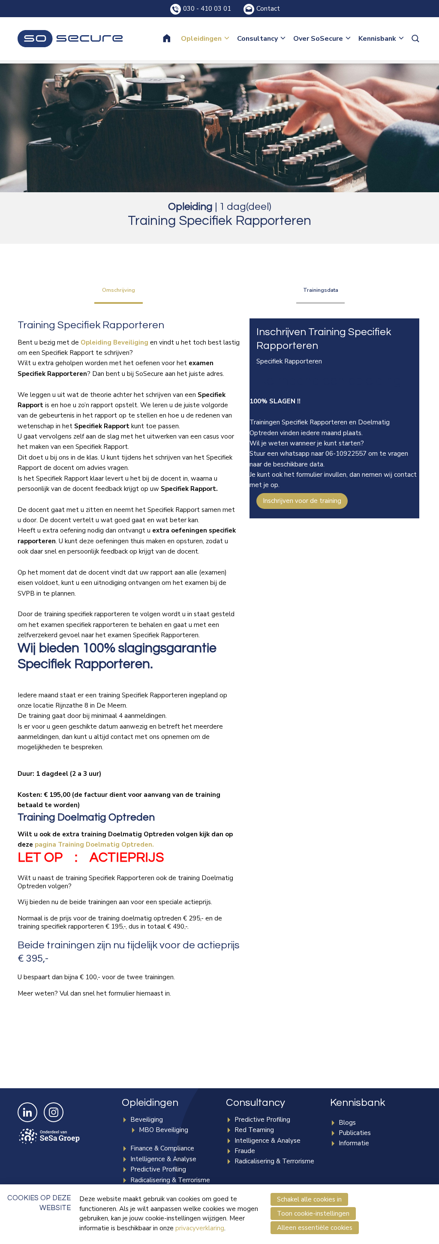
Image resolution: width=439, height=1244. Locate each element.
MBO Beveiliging (163, 1130)
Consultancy (257, 38)
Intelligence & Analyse (163, 1159)
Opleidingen (201, 38)
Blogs (347, 1122)
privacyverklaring (199, 1228)
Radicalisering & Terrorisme (170, 1180)
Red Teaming (254, 1130)
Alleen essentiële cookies (314, 1227)
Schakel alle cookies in (309, 1199)
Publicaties (355, 1133)
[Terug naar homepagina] (70, 38)
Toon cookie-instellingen (313, 1213)
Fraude (245, 1151)
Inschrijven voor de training (302, 500)
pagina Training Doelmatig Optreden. (94, 844)
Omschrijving (118, 290)
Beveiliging (146, 1119)
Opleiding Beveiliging (114, 342)
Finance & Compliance (162, 1148)
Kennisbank (377, 38)
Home (172, 38)
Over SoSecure (318, 38)
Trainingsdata (320, 290)
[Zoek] (416, 38)
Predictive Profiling (158, 1169)
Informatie (354, 1143)
